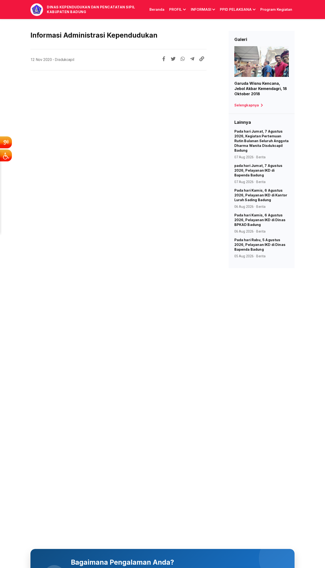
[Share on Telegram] (192, 59)
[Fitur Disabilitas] (6, 155)
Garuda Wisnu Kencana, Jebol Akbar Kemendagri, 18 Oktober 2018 (260, 88)
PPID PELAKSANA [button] (236, 9)
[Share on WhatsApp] (183, 59)
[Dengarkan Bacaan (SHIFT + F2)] (6, 142)
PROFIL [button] (175, 9)
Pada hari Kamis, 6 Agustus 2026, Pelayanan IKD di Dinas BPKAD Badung (260, 220)
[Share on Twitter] (173, 59)
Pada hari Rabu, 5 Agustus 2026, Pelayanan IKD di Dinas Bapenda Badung (260, 244)
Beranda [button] (156, 9)
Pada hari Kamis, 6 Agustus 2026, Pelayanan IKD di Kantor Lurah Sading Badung (260, 195)
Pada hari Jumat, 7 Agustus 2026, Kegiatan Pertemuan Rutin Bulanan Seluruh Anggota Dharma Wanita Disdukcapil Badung (261, 140)
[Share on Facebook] (163, 59)
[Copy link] (202, 59)
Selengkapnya (246, 105)
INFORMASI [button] (201, 9)
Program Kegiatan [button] (276, 9)
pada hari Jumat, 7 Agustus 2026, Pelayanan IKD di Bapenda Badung (258, 170)
